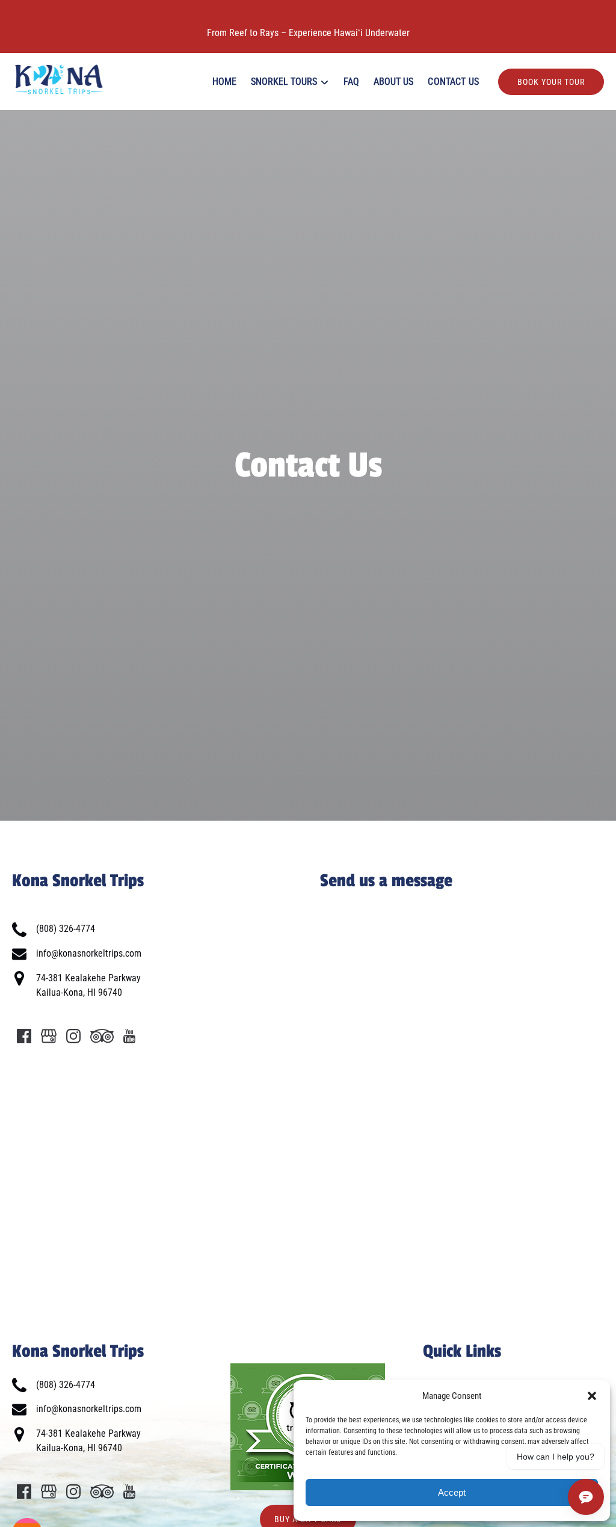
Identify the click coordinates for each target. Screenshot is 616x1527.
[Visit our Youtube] (129, 1036)
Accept (452, 1492)
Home (224, 81)
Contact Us (453, 81)
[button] (592, 1396)
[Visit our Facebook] (24, 1036)
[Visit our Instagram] (73, 1036)
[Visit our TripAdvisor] (102, 1036)
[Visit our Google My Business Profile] (49, 1036)
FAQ (351, 81)
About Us (393, 81)
